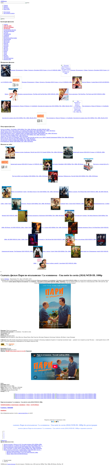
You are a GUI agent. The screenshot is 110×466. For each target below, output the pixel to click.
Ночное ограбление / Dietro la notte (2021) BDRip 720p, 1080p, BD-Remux (22, 447)
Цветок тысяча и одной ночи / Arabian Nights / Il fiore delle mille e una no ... (22, 449)
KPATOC (6, 279)
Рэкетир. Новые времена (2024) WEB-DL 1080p (19, 451)
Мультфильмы (7, 34)
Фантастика (7, 40)
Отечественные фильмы (10, 30)
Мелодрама (6, 42)
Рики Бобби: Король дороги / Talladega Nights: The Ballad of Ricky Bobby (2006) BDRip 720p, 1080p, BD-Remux (29, 133)
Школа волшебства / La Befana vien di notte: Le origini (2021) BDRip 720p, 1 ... (23, 445)
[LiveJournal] (58, 422)
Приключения (7, 39)
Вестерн (6, 55)
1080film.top (4, 1)
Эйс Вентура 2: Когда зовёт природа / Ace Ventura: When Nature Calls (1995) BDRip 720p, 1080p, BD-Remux (28, 130)
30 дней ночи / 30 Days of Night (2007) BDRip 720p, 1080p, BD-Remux (18, 140)
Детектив (6, 44)
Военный (6, 46)
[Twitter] (53, 422)
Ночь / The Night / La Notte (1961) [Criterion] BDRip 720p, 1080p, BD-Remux (23, 448)
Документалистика (8, 58)
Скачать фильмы (11, 464)
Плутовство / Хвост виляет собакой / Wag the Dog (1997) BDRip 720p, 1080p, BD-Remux (23, 134)
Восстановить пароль (9, 13)
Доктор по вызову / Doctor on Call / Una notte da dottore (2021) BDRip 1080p (23, 444)
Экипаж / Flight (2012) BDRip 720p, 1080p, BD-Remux (14, 136)
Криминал (6, 36)
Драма (5, 54)
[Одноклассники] (55, 422)
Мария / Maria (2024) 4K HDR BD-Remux (17, 453)
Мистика (6, 48)
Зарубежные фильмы (9, 31)
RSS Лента (6, 8)
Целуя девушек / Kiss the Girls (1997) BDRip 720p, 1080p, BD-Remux (18, 138)
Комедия (6, 43)
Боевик (5, 51)
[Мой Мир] (56, 422)
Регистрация (7, 12)
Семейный (6, 35)
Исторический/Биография (10, 38)
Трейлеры (6, 56)
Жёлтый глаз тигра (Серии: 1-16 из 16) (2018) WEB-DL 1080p (22, 452)
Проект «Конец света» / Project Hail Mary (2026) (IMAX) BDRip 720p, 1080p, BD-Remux (23, 132)
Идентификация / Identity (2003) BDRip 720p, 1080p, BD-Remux (17, 141)
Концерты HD (7, 59)
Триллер (6, 47)
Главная (6, 5)
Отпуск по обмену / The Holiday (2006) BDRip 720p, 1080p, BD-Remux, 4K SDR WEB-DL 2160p (25, 129)
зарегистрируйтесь (23, 413)
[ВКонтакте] (52, 422)
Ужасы (5, 52)
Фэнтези (6, 50)
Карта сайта (7, 9)
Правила (6, 6)
